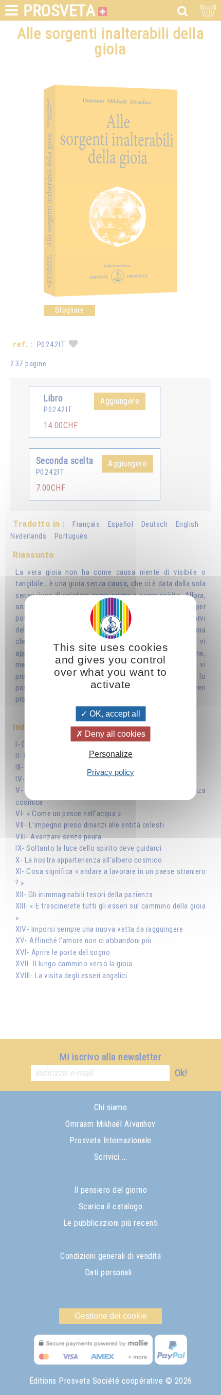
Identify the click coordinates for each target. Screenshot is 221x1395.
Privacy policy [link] (110, 772)
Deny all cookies (114, 733)
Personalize (111, 754)
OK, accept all (113, 713)
